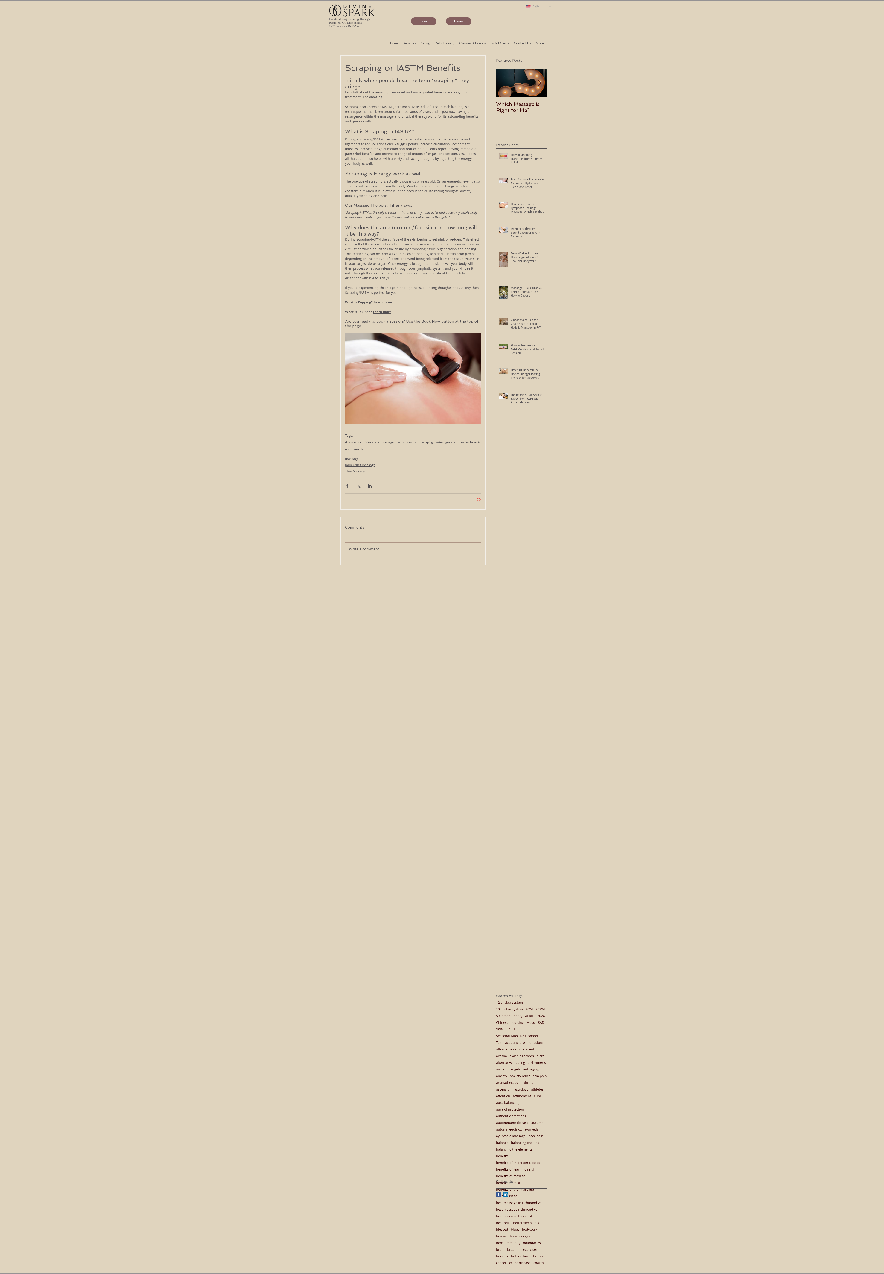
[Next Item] (539, 83)
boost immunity (508, 1243)
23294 (540, 1009)
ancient (502, 1069)
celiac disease (520, 1263)
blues (515, 1229)
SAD (541, 1022)
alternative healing (510, 1063)
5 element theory (509, 1016)
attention (503, 1096)
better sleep (522, 1223)
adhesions (536, 1042)
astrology (521, 1089)
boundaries (532, 1243)
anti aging (531, 1069)
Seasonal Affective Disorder (517, 1036)
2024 (529, 1009)
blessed (502, 1229)
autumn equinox (509, 1129)
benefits (502, 1156)
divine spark (371, 442)
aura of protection (510, 1109)
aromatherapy (507, 1083)
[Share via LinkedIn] (370, 486)
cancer (501, 1263)
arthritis (527, 1083)
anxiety (501, 1076)
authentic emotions (511, 1116)
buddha (502, 1256)
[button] (416, 43)
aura (537, 1096)
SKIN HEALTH (506, 1029)
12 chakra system (509, 1002)
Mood (530, 1022)
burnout (539, 1256)
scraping (427, 442)
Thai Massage (355, 471)
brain (500, 1249)
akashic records (522, 1056)
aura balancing (507, 1103)
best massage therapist (514, 1216)
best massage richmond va (517, 1209)
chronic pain (411, 442)
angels (515, 1069)
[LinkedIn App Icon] (505, 1194)
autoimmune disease (512, 1123)
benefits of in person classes (518, 1163)
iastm (439, 442)
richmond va (353, 442)
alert (540, 1056)
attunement (522, 1096)
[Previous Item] (503, 83)
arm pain (540, 1076)
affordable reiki (508, 1049)
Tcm (499, 1042)
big (537, 1223)
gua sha (450, 442)
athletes (537, 1089)
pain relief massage (360, 465)
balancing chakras (525, 1143)
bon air (501, 1236)
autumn (537, 1123)
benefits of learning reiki (515, 1169)
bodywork (529, 1229)
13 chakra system (509, 1009)
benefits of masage (510, 1176)
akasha (501, 1056)
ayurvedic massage (511, 1136)
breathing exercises (522, 1249)
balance (502, 1143)
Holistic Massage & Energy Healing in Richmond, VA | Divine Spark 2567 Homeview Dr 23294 (350, 22)
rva (398, 442)
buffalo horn (520, 1256)
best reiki (503, 1223)
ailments (529, 1049)
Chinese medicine (510, 1022)
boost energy (520, 1236)
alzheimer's (537, 1063)
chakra (538, 1263)
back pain (535, 1136)
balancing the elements (514, 1149)
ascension (504, 1089)
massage (388, 442)
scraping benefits (469, 442)
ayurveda (531, 1129)
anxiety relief (520, 1076)
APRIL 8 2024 (535, 1016)
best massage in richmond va (518, 1203)
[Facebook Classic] (498, 1194)
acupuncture (515, 1042)
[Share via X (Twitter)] (358, 486)
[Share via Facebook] (347, 486)
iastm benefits (354, 449)
